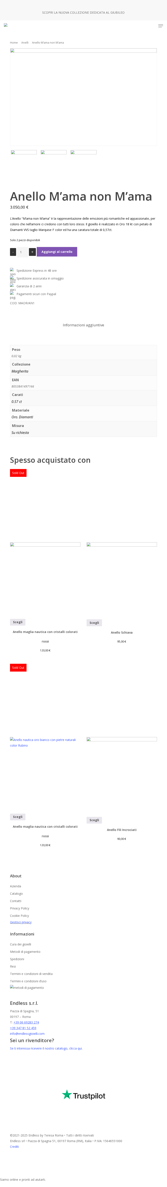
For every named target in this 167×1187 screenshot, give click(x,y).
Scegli (17, 622)
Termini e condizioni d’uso (28, 981)
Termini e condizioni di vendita (31, 974)
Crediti (14, 1146)
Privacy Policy (19, 908)
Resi (13, 966)
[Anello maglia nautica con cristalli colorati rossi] (45, 541)
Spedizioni (17, 959)
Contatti (15, 901)
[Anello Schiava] (122, 541)
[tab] (83, 325)
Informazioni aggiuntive (83, 324)
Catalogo (16, 893)
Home (14, 42)
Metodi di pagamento (25, 952)
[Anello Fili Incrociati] (122, 737)
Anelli (24, 42)
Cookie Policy (19, 916)
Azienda (15, 886)
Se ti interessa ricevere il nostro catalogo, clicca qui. (46, 1048)
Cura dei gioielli (20, 944)
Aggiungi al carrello (57, 252)
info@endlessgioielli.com (27, 1034)
